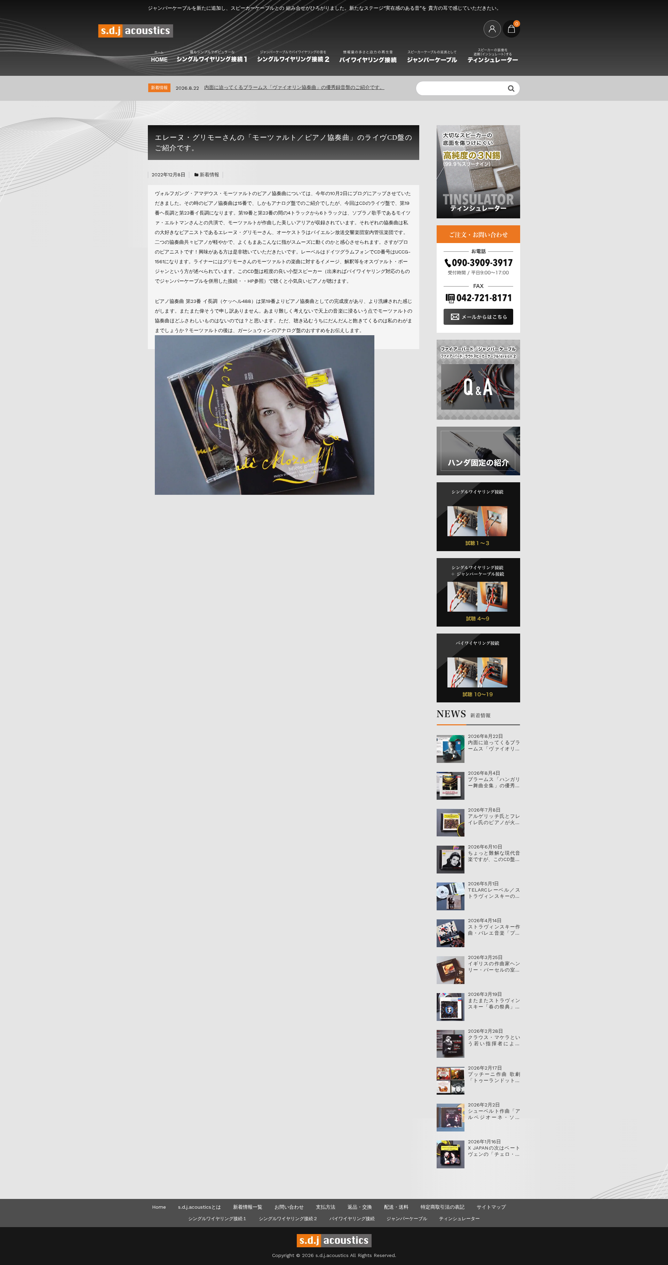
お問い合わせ (289, 1207)
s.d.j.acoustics (332, 1255)
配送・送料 (396, 1207)
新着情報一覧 (247, 1207)
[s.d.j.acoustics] (135, 35)
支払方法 (325, 1207)
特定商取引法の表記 (442, 1207)
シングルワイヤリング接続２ (288, 1218)
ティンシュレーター (459, 1218)
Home (159, 1207)
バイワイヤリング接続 (352, 1218)
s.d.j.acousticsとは (199, 1207)
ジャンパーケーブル (407, 1218)
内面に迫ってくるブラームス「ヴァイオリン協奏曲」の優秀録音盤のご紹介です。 (294, 87)
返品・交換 (360, 1207)
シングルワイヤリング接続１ (217, 1218)
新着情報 (209, 174)
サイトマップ (491, 1207)
